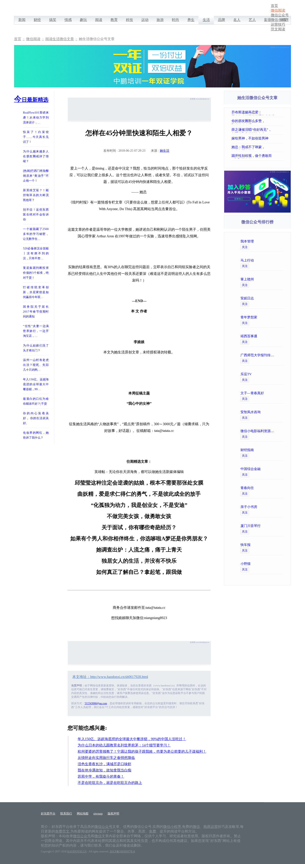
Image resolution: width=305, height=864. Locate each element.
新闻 (21, 20)
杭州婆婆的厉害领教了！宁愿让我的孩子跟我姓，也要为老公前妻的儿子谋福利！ (142, 751)
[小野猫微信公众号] (276, 563)
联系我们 (66, 813)
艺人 (252, 20)
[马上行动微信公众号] (276, 260)
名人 (236, 20)
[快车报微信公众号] (276, 544)
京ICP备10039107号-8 (122, 851)
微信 (196, 827)
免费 (152, 831)
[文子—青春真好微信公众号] (276, 393)
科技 (129, 20)
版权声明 (113, 813)
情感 (68, 20)
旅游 (160, 20)
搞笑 (52, 20)
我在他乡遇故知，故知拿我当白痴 (104, 770)
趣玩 (83, 20)
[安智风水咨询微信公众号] (276, 412)
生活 (206, 20)
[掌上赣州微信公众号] (276, 279)
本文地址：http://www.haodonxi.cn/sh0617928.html (110, 677)
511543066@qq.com (96, 703)
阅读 (98, 20)
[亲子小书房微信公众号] (276, 507)
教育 (114, 20)
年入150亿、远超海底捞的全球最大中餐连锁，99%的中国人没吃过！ (132, 739)
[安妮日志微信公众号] (276, 298)
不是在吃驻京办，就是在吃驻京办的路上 (110, 783)
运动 (144, 20)
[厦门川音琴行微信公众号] (276, 525)
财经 (37, 20)
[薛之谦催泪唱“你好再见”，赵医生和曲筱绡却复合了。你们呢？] (282, 129)
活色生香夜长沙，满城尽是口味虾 (104, 764)
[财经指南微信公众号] (276, 450)
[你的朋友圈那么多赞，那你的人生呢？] (282, 120)
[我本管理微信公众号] (276, 241)
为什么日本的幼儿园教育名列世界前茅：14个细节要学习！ (124, 745)
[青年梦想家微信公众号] (276, 317)
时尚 (175, 20)
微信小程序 (280, 20)
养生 (190, 20)
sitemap (98, 813)
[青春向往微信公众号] (276, 488)
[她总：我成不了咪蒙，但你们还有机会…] (282, 146)
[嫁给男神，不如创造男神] (282, 138)
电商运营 (210, 827)
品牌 (221, 20)
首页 (274, 6)
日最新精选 (31, 100)
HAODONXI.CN (77, 851)
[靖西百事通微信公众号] (276, 336)
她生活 (164, 150)
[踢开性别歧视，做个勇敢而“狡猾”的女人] (282, 155)
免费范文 (62, 831)
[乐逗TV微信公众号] (276, 374)
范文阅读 (278, 29)
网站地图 (82, 813)
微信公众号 (280, 15)
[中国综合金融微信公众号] (276, 469)
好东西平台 (48, 813)
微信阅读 (278, 10)
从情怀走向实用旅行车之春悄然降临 (106, 758)
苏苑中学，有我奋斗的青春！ (101, 776)
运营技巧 (278, 24)
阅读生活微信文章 (59, 39)
